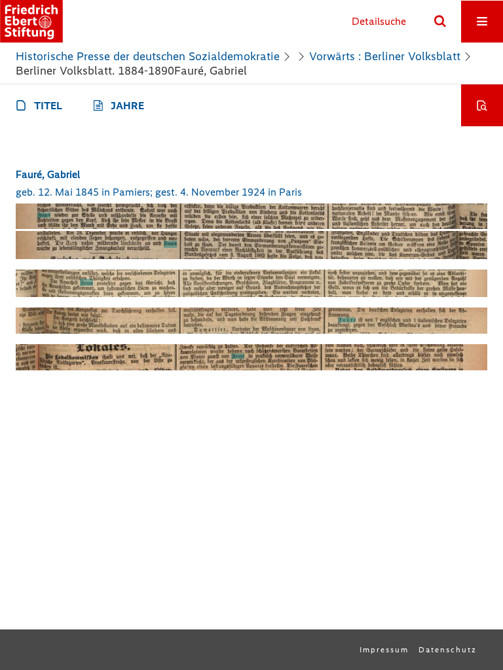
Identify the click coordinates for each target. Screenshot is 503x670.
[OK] (440, 22)
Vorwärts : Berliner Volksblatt (384, 56)
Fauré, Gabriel (48, 174)
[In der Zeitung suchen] (482, 105)
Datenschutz (448, 649)
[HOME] (31, 21)
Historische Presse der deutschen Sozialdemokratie (148, 56)
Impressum (384, 649)
